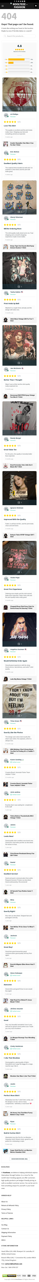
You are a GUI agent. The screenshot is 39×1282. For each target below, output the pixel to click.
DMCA (3, 1240)
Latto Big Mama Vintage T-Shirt (20, 679)
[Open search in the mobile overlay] (19, 36)
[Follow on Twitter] (18, 1)
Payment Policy (6, 1236)
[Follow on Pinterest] (22, 1)
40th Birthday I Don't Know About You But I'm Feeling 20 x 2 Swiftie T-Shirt (22, 751)
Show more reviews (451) (19, 1159)
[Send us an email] (20, 1)
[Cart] (36, 6)
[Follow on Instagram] (16, 1)
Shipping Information (8, 1232)
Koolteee (6, 1172)
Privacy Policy (6, 1209)
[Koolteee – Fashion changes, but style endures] (19, 6)
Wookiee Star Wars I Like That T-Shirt (23, 1076)
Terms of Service (7, 1213)
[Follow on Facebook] (14, 1)
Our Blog (4, 1225)
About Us (4, 1202)
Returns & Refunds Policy (10, 1205)
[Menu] (2, 6)
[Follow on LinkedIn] (24, 1)
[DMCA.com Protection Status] (9, 1275)
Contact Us (5, 1229)
